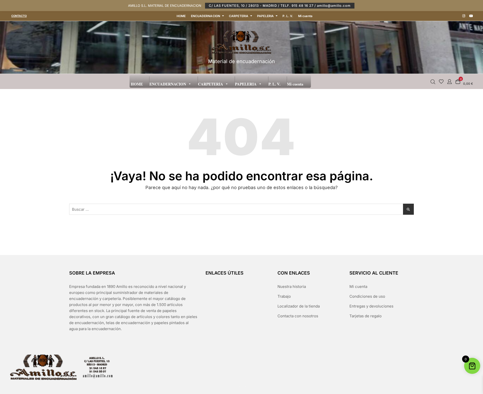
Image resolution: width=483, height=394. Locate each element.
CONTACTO (19, 16)
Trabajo (284, 296)
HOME (181, 16)
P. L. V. (288, 16)
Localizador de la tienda (298, 306)
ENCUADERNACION (205, 16)
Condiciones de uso (367, 296)
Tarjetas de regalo (365, 316)
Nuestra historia (291, 286)
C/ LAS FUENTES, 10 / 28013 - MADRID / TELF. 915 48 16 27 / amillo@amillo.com (280, 6)
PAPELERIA (265, 16)
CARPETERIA (238, 16)
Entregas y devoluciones (371, 306)
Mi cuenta (305, 16)
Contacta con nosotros (297, 316)
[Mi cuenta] (449, 81)
